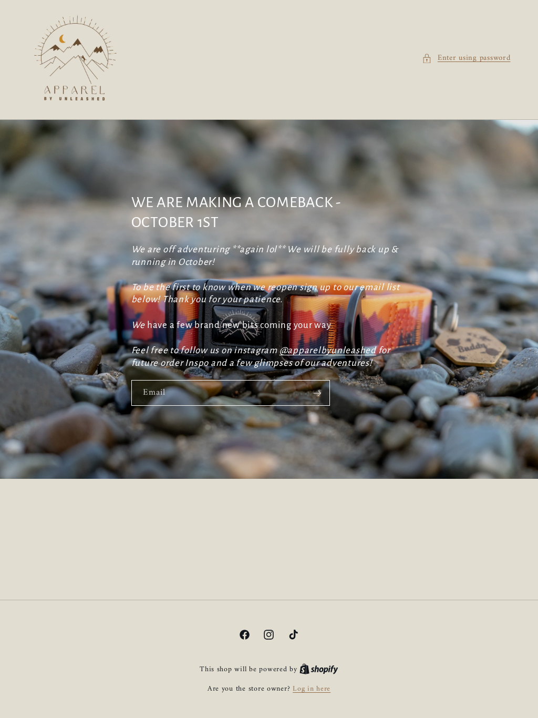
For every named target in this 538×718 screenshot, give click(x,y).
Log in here (311, 689)
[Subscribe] (317, 393)
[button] (466, 58)
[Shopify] (318, 669)
